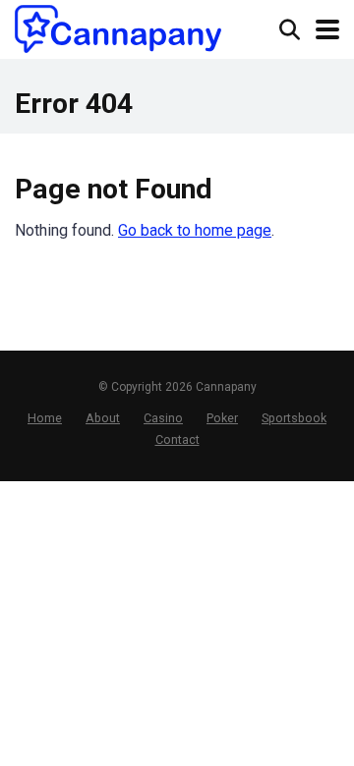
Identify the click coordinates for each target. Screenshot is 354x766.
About (103, 417)
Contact (177, 439)
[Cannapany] (118, 29)
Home (45, 417)
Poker (222, 417)
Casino (163, 417)
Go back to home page (194, 230)
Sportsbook (294, 417)
